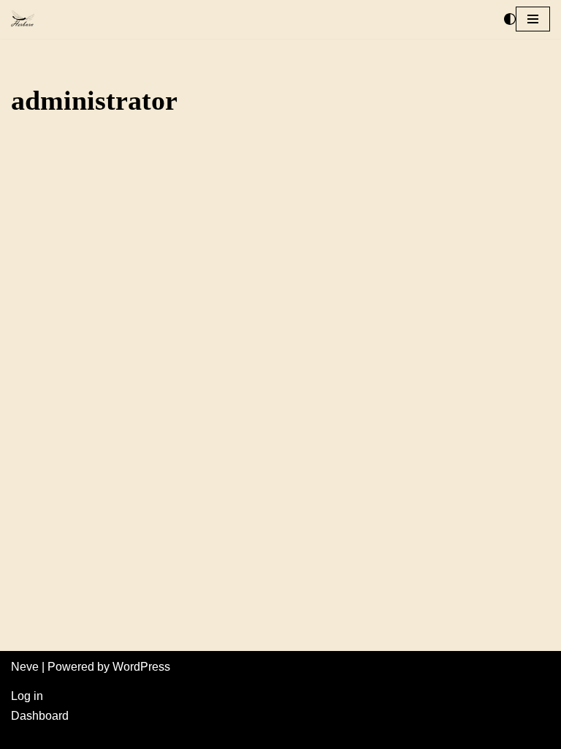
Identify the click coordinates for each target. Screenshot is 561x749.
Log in (27, 696)
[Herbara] (22, 19)
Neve (25, 666)
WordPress (141, 666)
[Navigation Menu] (533, 19)
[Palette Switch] (510, 19)
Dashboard (40, 716)
